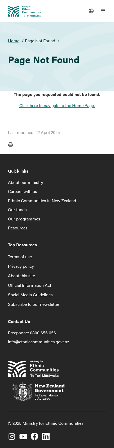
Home (13, 41)
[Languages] (91, 10)
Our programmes (24, 219)
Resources (18, 228)
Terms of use (20, 256)
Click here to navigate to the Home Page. (57, 105)
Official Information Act (29, 285)
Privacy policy (21, 266)
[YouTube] (23, 433)
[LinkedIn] (46, 433)
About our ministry (25, 182)
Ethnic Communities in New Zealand (42, 200)
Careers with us (22, 191)
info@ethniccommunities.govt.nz (38, 342)
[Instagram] (11, 433)
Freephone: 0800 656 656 (32, 333)
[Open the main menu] (103, 10)
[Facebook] (34, 433)
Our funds (17, 209)
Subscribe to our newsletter (33, 304)
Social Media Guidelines (30, 295)
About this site (21, 276)
